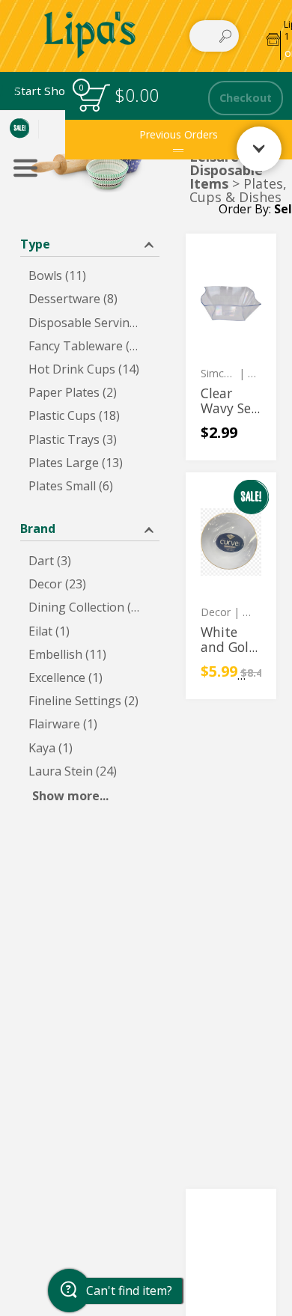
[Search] (225, 36)
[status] (94, 97)
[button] (89, 243)
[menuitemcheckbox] (89, 276)
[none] (231, 347)
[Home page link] (90, 35)
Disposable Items (226, 176)
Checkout (245, 98)
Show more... (70, 796)
